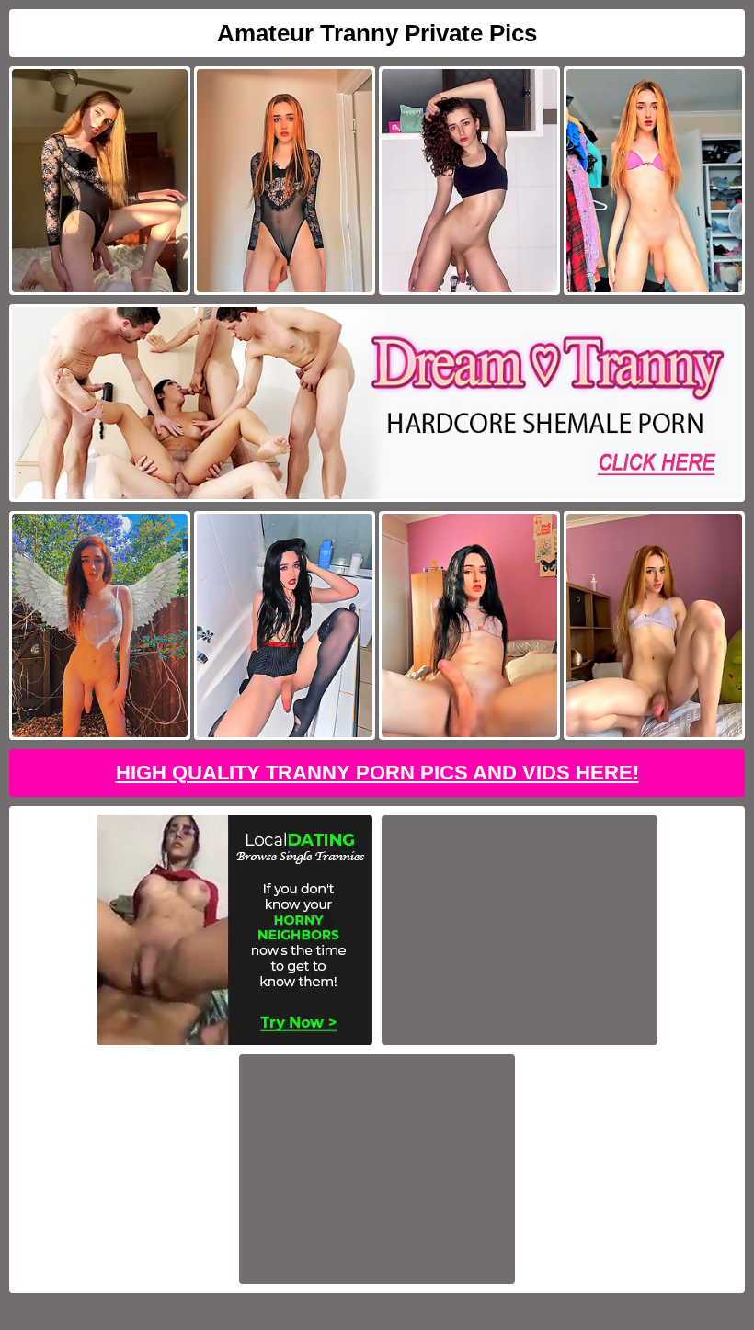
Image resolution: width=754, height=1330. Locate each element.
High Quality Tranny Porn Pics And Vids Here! (377, 772)
